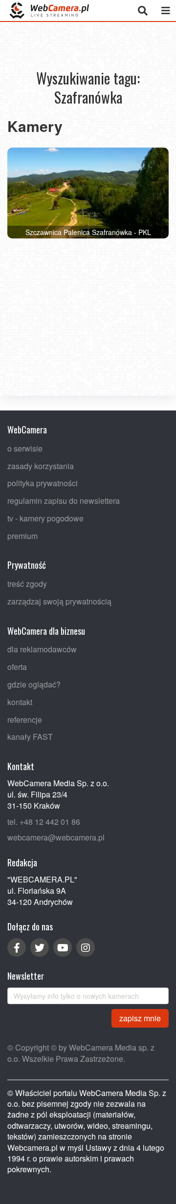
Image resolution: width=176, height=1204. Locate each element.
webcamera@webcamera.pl (56, 837)
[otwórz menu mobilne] (165, 10)
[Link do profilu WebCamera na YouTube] (62, 947)
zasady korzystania (40, 465)
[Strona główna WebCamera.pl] (49, 10)
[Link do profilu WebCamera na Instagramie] (85, 947)
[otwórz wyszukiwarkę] (142, 10)
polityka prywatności (42, 483)
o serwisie (25, 447)
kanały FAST (30, 736)
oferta (17, 666)
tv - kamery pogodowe (45, 517)
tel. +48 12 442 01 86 (43, 821)
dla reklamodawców (42, 649)
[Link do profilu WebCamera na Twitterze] (39, 947)
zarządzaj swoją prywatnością (59, 601)
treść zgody (27, 583)
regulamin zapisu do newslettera (63, 500)
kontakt (19, 701)
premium (22, 535)
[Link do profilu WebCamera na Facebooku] (16, 947)
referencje (24, 719)
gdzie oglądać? (34, 684)
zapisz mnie (140, 1017)
